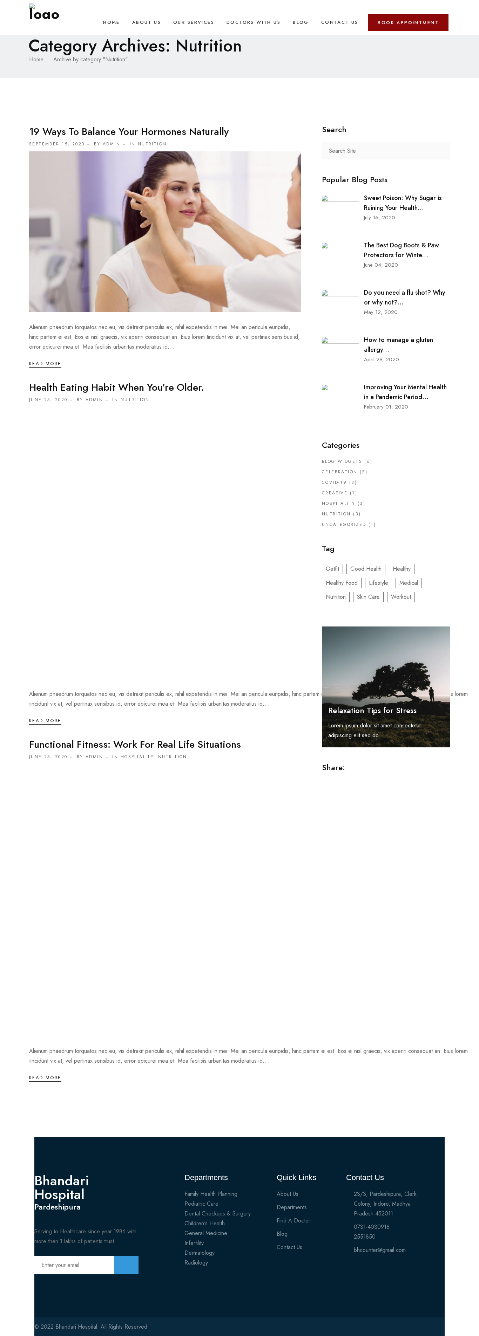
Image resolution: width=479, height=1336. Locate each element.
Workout (401, 597)
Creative (335, 493)
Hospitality (137, 757)
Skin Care (368, 597)
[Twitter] (413, 1329)
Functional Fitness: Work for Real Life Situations (135, 744)
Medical (408, 583)
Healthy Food (342, 583)
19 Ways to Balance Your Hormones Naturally (129, 131)
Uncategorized (344, 524)
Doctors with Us (254, 22)
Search (441, 150)
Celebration (340, 472)
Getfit (332, 569)
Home (111, 22)
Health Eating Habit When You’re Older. (116, 387)
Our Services (193, 22)
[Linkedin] (438, 1329)
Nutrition (152, 144)
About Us (146, 22)
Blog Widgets (342, 461)
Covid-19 (334, 482)
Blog (301, 22)
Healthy (402, 569)
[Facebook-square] (401, 1329)
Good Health (366, 569)
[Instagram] (426, 1329)
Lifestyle (378, 583)
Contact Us (339, 22)
